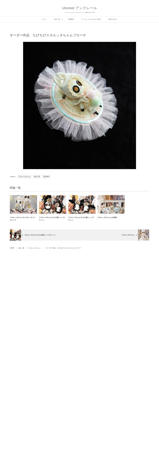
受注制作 (46, 176)
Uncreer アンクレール (79, 8)
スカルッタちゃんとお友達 (107, 217)
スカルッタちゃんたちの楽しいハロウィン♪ (52, 218)
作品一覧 (37, 176)
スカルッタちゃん (24, 176)
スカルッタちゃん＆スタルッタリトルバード (23, 218)
